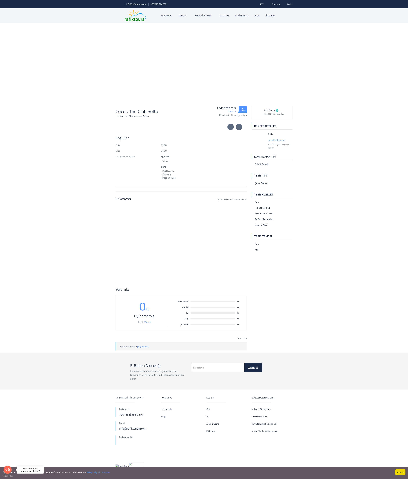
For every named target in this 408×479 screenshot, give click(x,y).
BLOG (257, 15)
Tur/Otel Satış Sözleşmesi (264, 423)
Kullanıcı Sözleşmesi (261, 409)
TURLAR (182, 15)
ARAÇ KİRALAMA (203, 15)
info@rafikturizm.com (136, 4)
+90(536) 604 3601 (159, 4)
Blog (163, 416)
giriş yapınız (143, 346)
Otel (208, 409)
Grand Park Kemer (276, 140)
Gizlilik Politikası (259, 416)
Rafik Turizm (269, 110)
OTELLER (224, 15)
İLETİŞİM (270, 15)
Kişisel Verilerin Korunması (264, 431)
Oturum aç (276, 4)
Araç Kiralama (212, 423)
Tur (207, 416)
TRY (262, 4)
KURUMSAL (166, 15)
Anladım (400, 472)
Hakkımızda (166, 409)
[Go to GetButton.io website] (8, 476)
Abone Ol (253, 367)
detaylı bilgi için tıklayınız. (98, 472)
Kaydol (289, 4)
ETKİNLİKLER (241, 15)
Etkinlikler (211, 431)
